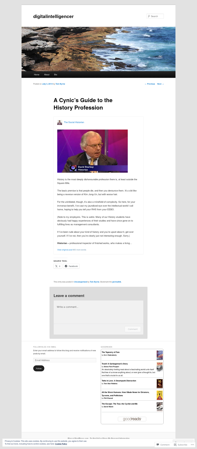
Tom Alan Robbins (110, 383)
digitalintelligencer (53, 16)
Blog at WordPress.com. (78, 438)
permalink (116, 281)
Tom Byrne (60, 83)
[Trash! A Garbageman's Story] (160, 370)
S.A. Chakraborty (110, 355)
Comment (133, 329)
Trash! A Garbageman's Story (115, 363)
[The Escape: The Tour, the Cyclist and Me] (160, 410)
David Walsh (108, 407)
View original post (64, 249)
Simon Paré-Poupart (111, 367)
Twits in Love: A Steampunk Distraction (119, 380)
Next (160, 83)
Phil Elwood (108, 398)
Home (36, 74)
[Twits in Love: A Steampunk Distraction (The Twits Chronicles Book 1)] (160, 387)
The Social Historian (74, 122)
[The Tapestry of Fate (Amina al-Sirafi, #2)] (160, 359)
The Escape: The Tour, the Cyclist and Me (120, 403)
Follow (39, 368)
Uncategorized (80, 281)
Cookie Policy (61, 443)
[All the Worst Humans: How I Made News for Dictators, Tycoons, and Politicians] (160, 399)
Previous (150, 83)
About (46, 74)
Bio (55, 74)
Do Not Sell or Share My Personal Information (109, 438)
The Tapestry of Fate (111, 352)
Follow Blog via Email (44, 347)
